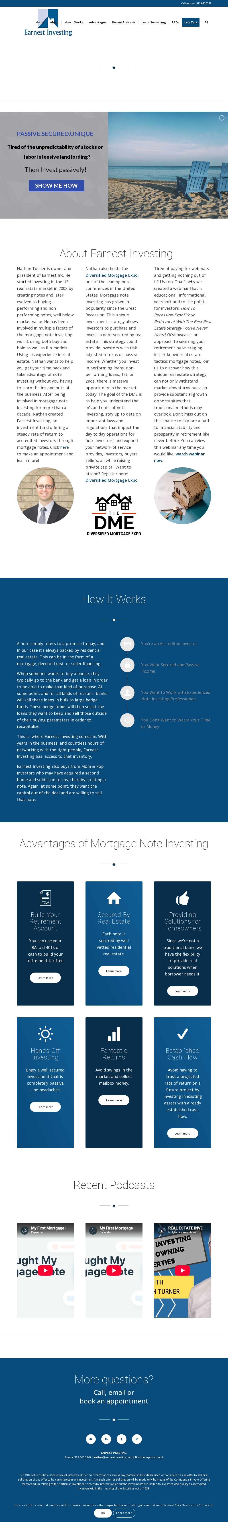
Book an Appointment (149, 1457)
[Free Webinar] (182, 495)
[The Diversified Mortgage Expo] (45, 495)
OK (103, 1513)
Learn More (124, 1513)
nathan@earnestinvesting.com (113, 1457)
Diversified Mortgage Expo (112, 275)
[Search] (206, 22)
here (64, 447)
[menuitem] (40, 22)
